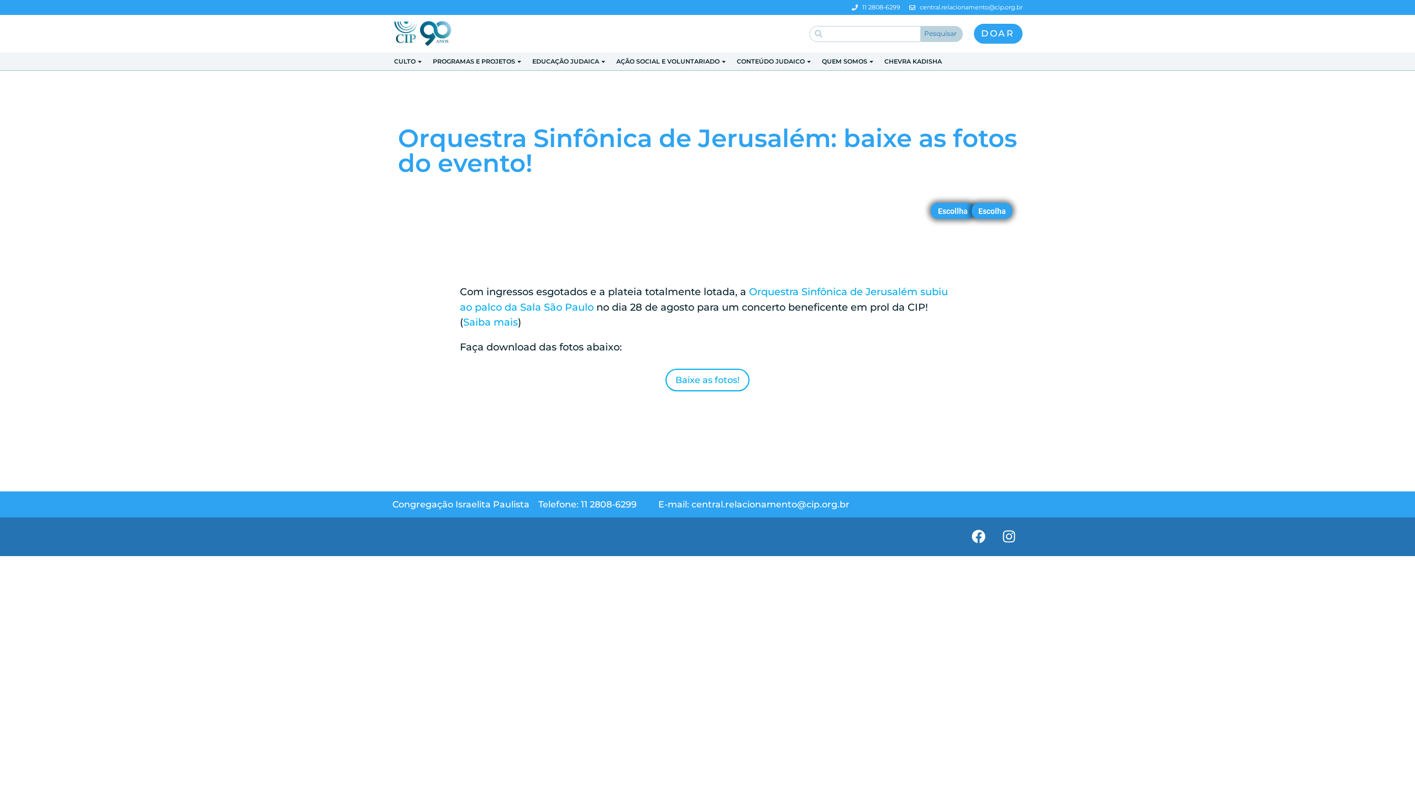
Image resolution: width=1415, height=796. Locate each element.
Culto (405, 61)
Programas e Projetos (474, 61)
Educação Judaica (565, 61)
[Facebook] (978, 537)
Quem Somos (844, 61)
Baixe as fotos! (707, 380)
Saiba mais (490, 322)
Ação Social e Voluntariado (668, 61)
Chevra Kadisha (913, 61)
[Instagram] (1009, 537)
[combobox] (865, 34)
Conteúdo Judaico (771, 61)
